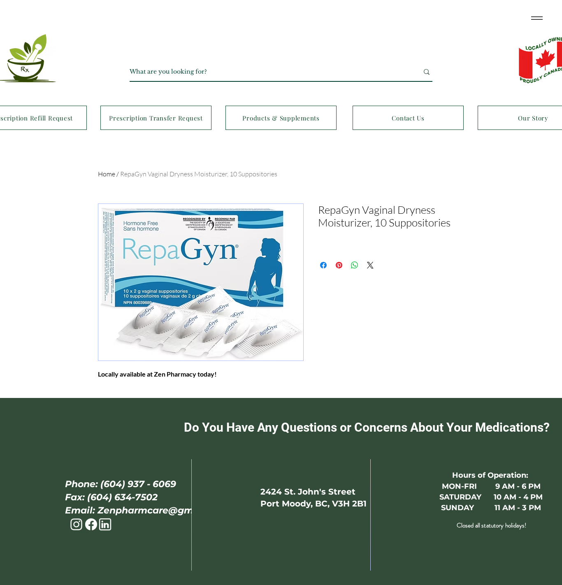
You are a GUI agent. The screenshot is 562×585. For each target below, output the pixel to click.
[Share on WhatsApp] (355, 265)
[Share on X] (370, 265)
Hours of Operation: (491, 475)
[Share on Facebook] (323, 265)
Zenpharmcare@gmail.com (163, 510)
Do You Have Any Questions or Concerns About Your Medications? (371, 427)
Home (106, 174)
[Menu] (537, 18)
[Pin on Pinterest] (339, 265)
